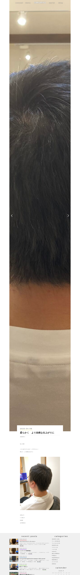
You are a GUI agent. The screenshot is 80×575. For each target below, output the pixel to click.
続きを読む (22, 545)
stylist (52, 3)
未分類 (53, 563)
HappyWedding (55, 557)
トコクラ (53, 549)
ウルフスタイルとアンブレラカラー (28, 541)
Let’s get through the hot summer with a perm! (32, 558)
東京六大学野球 (55, 553)
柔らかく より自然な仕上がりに (37, 432)
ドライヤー (54, 547)
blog (61, 3)
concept (19, 3)
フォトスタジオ (55, 543)
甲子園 (53, 555)
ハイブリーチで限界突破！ (26, 550)
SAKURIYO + (22, 436)
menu (28, 3)
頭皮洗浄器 (54, 559)
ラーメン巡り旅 (55, 541)
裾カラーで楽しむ (24, 566)
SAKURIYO (54, 545)
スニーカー (54, 561)
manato (53, 551)
